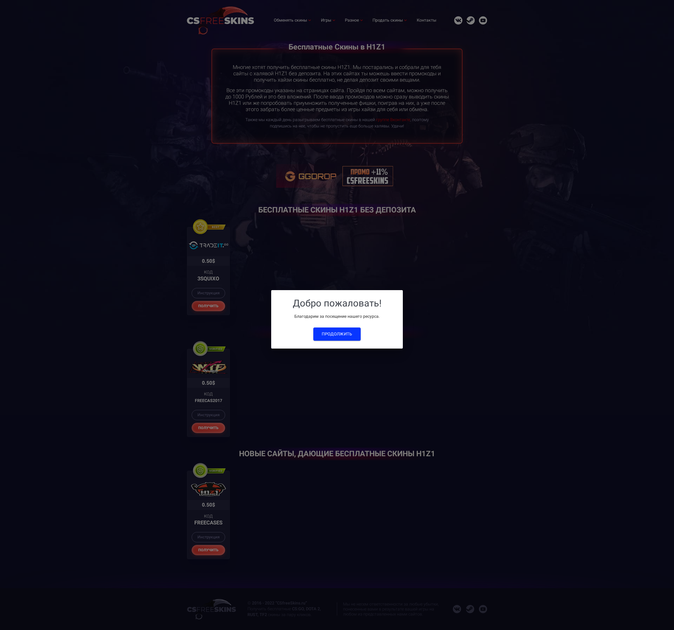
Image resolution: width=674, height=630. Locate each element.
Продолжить (337, 333)
